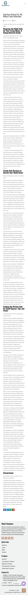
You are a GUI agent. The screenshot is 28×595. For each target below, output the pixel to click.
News (3, 550)
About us (4, 545)
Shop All (4, 559)
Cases (3, 547)
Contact (4, 552)
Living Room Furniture (8, 561)
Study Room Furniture (8, 568)
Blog (15, 20)
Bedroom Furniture (7, 564)
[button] (4, 510)
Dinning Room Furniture (8, 566)
